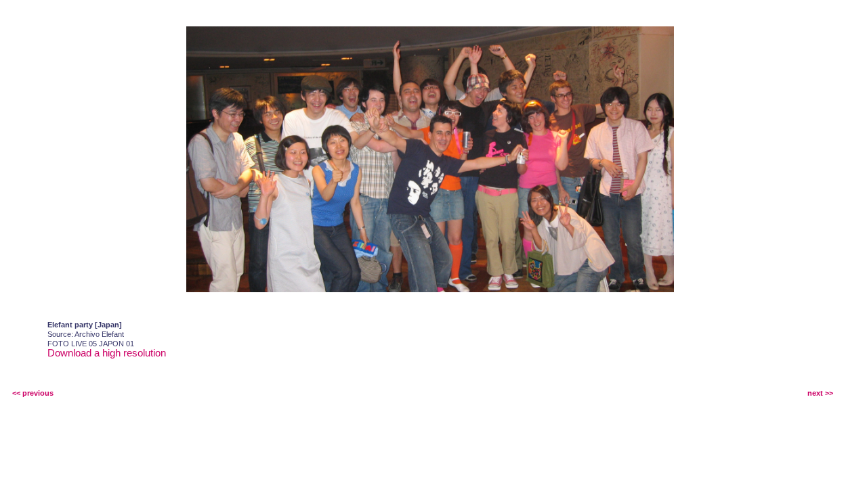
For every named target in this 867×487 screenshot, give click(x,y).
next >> (820, 393)
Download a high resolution (106, 352)
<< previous (33, 393)
